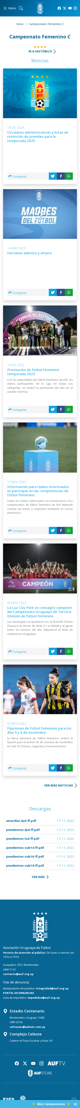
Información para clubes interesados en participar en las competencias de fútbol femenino (38, 490)
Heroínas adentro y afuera (29, 253)
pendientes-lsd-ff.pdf (22, 838)
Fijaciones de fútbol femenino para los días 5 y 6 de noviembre (39, 730)
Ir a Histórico (40, 51)
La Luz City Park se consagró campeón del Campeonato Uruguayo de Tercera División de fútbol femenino (39, 611)
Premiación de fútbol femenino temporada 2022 (33, 371)
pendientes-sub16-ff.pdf (25, 856)
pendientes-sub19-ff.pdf (25, 865)
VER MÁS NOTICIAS (59, 785)
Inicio (19, 24)
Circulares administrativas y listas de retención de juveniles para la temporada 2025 (37, 136)
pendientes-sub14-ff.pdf (25, 847)
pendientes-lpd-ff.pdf (23, 830)
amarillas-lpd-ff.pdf (21, 821)
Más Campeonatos (51, 1104)
